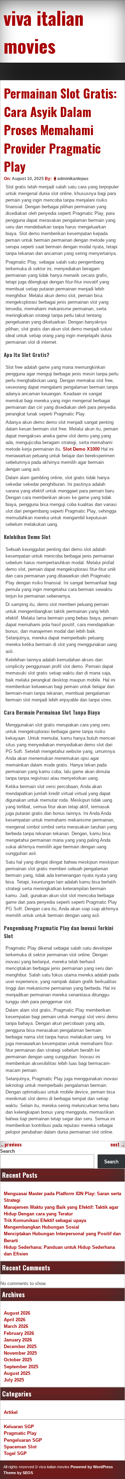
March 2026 (16, 1326)
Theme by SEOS (18, 1473)
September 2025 (21, 1366)
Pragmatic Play (20, 1433)
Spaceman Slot (20, 1446)
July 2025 (14, 1380)
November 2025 (20, 1353)
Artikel (11, 1412)
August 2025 (17, 1373)
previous (11, 1144)
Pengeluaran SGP (23, 1440)
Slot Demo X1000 (81, 449)
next (117, 1144)
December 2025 (20, 1346)
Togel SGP (15, 1453)
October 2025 (18, 1359)
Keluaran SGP (19, 1426)
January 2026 (18, 1339)
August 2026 (17, 1313)
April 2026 (14, 1319)
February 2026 (19, 1333)
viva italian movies (43, 31)
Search (7, 1151)
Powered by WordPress (91, 1467)
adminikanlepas (73, 178)
